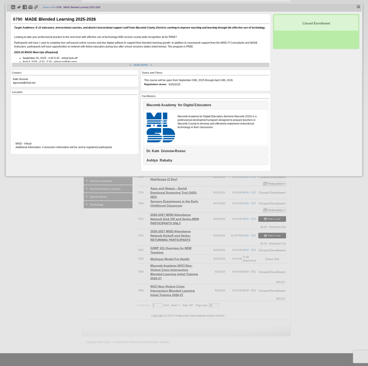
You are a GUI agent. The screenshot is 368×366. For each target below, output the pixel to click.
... (179, 137)
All (53, 7)
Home (46, 7)
